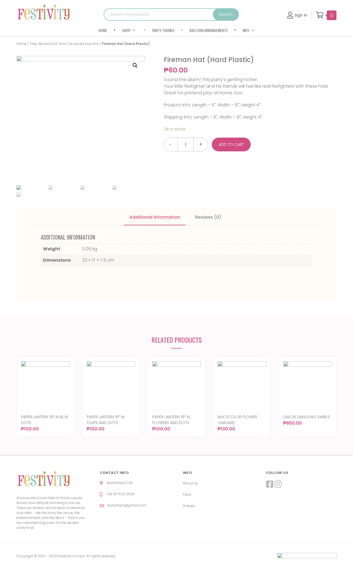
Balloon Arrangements (208, 30)
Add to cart (231, 144)
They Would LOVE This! (48, 43)
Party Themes (163, 30)
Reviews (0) (208, 217)
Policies (189, 505)
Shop (126, 30)
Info (246, 30)
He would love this (84, 43)
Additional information (154, 217)
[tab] (155, 217)
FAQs (187, 494)
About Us (190, 483)
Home (102, 30)
